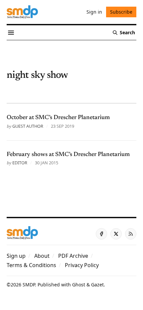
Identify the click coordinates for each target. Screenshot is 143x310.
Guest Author (27, 126)
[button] (16, 256)
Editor (19, 163)
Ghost (78, 284)
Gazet (97, 284)
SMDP (29, 284)
